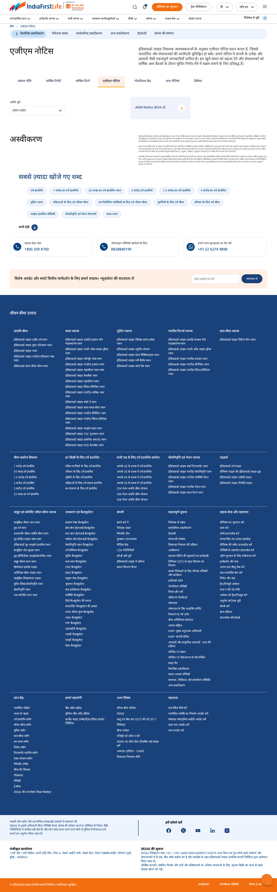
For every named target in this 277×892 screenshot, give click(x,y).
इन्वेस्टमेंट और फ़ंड (229, 562)
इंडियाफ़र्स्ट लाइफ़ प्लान (25, 351)
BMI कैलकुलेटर (73, 573)
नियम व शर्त (255, 885)
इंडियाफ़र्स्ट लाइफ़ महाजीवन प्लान (82, 381)
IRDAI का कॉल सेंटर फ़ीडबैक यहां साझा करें (138, 744)
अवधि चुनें (15, 102)
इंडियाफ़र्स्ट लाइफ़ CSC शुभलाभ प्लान (84, 434)
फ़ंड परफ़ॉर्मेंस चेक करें (231, 573)
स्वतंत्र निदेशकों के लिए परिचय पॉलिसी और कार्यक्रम (187, 573)
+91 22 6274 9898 (212, 249)
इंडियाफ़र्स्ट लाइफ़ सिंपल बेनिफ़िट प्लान (85, 387)
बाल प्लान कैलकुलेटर (75, 562)
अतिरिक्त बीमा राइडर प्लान (28, 573)
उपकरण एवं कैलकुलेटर (79, 513)
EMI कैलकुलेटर (73, 567)
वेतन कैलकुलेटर (73, 646)
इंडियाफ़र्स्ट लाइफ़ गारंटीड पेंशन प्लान (187, 487)
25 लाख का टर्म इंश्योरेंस (26, 494)
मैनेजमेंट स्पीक (21, 764)
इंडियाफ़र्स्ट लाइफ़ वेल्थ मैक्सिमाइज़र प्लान (138, 355)
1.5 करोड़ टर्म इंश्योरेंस (25, 477)
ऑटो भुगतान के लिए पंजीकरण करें (238, 556)
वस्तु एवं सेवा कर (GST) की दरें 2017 (136, 719)
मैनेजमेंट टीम (123, 534)
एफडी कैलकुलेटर (74, 640)
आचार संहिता (175, 626)
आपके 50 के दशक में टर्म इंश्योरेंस (134, 483)
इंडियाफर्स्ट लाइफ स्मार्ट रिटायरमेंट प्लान (188, 466)
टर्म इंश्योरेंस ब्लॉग (22, 719)
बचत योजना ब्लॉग (23, 759)
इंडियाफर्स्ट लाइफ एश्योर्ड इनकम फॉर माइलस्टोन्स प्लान (84, 342)
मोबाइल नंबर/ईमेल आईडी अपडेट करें (187, 719)
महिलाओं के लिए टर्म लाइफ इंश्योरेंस (83, 483)
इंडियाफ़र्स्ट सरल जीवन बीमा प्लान (31, 366)
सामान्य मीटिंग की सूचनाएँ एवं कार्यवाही (188, 556)
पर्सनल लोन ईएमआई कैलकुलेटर (81, 539)
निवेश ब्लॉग (20, 747)
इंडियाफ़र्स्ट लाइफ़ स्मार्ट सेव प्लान (133, 366)
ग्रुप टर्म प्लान (20, 528)
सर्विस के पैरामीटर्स (177, 598)
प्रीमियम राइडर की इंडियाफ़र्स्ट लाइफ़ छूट (240, 472)
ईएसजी (141, 34)
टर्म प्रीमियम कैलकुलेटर (76, 550)
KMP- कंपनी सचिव (178, 637)
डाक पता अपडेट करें (178, 725)
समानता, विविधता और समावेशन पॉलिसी (189, 680)
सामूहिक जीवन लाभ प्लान (27, 523)
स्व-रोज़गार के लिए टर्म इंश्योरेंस (81, 489)
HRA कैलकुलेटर (73, 618)
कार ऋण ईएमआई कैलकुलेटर (80, 534)
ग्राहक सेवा (170, 19)
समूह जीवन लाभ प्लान (25, 562)
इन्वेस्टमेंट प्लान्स (47, 19)
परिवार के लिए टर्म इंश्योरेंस (79, 472)
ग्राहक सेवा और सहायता (234, 513)
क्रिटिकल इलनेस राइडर (25, 567)
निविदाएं (121, 725)
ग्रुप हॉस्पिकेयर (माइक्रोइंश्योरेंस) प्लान (33, 556)
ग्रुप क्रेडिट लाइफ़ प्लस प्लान (27, 539)
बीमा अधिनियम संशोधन (180, 620)
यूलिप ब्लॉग (20, 731)
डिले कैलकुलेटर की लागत (78, 601)
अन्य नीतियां (172, 81)
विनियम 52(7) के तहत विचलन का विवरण (186, 564)
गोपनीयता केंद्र (142, 81)
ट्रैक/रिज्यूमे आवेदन (229, 584)
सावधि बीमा (21, 332)
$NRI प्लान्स (195, 19)
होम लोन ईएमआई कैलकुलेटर (80, 528)
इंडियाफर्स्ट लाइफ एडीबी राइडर (235, 477)
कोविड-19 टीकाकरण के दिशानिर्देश (186, 658)
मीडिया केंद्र (122, 545)
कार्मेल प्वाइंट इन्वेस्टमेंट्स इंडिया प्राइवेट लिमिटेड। (84, 722)
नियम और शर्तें (175, 592)
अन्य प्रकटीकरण (119, 34)
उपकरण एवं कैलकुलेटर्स (103, 19)
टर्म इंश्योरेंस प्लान (18, 19)
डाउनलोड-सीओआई (230, 618)
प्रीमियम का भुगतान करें (232, 523)
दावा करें (224, 528)
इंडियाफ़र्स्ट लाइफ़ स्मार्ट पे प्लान (81, 402)
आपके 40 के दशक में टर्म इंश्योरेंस (134, 477)
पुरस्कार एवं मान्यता (126, 539)
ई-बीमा (17, 787)
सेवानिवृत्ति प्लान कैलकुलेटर (79, 545)
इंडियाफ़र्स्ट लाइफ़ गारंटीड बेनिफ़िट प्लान (85, 413)
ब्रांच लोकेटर (226, 612)
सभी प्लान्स (73, 19)
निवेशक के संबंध (176, 523)
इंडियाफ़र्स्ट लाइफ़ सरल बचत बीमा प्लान (85, 408)
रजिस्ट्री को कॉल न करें (128, 736)
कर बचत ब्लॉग (21, 742)
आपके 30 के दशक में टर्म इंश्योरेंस (134, 472)
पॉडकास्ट (18, 776)
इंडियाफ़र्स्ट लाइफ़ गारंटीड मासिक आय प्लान (84, 395)
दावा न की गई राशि (230, 590)
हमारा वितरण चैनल (126, 567)
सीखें (130, 19)
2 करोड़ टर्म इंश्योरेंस (24, 483)
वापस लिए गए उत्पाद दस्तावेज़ (235, 539)
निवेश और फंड (227, 578)
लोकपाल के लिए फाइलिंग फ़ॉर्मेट (184, 609)
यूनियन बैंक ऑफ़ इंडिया (77, 714)
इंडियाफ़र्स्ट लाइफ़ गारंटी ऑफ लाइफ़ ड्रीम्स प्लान (189, 351)
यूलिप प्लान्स (124, 332)
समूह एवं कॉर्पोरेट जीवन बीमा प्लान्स (35, 513)
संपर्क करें (225, 606)
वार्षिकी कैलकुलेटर (74, 595)
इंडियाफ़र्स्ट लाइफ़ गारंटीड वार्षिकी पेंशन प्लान (188, 480)
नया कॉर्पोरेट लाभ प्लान (26, 595)
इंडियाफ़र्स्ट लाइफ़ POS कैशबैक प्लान (84, 445)
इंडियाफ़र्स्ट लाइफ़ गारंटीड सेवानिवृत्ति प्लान (190, 472)
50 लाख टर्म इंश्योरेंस (24, 472)
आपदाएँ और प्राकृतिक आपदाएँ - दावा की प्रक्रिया (189, 645)
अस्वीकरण (173, 550)
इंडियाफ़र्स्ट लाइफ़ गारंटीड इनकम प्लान (84, 365)
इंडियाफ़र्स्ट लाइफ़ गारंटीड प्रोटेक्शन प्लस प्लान (34, 359)
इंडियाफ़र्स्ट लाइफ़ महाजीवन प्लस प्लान (84, 370)
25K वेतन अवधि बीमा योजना (132, 489)
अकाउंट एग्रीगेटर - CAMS (130, 751)
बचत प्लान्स (72, 332)
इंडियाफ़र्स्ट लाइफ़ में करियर (131, 562)
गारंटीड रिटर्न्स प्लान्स (180, 332)
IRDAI (120, 714)
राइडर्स (224, 458)
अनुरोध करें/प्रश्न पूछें (230, 601)
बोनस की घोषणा (164, 34)
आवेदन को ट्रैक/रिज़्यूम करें (233, 595)
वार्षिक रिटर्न (83, 81)
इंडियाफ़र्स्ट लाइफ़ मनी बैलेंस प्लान (134, 361)
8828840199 (121, 249)
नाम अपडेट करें (176, 731)
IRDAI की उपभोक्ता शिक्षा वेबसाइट (32, 792)
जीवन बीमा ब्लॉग (22, 725)
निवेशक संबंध (60, 34)
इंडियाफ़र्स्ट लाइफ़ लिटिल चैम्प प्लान (238, 340)
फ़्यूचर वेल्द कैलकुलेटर (76, 578)
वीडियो (17, 781)
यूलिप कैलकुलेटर (73, 556)
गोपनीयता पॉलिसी (177, 587)
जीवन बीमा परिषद (126, 708)
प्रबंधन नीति (24, 81)
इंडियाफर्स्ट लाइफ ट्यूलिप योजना (133, 349)
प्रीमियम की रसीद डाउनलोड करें (236, 545)
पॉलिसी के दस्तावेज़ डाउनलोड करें (237, 550)
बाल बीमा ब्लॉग (21, 736)
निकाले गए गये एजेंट (178, 615)
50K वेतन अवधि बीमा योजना (132, 500)
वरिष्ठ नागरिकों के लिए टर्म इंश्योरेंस (83, 466)
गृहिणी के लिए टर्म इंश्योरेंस (78, 477)
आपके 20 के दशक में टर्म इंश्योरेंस (134, 466)
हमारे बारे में (122, 523)
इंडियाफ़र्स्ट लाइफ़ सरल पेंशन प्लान (185, 493)
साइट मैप (173, 663)
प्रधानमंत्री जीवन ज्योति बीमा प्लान (31, 534)
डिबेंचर (198, 81)
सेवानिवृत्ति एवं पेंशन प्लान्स (184, 458)
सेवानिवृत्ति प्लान (22, 590)
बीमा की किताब (22, 770)
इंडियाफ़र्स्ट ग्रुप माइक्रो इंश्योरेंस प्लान (32, 545)
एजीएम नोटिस (111, 81)
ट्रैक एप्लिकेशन (198, 7)
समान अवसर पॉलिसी (179, 674)
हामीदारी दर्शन (175, 581)
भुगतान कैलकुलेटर (74, 584)
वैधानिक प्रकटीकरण (32, 34)
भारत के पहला (21, 714)
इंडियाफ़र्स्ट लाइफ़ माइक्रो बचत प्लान (83, 429)
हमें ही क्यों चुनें (124, 556)
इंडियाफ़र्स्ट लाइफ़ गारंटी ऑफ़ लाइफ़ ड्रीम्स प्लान (86, 351)
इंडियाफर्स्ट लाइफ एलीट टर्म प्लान (30, 340)
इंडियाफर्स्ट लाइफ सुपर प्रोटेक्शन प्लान (33, 345)
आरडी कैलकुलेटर (74, 634)
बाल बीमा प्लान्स (229, 332)
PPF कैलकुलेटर (73, 623)
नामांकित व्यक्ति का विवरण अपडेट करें (188, 714)
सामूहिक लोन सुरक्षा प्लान (27, 550)
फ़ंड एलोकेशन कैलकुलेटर (78, 590)
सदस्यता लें (252, 278)
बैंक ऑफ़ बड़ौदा (73, 708)
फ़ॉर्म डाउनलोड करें (229, 534)
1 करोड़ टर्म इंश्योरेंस (24, 466)
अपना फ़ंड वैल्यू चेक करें (232, 567)
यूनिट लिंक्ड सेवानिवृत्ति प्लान (28, 584)
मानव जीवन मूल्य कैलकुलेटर (79, 612)
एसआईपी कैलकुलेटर (76, 629)
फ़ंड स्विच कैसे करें (177, 708)
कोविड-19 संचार (177, 652)
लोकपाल (172, 603)
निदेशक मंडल (123, 528)
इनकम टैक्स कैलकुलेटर (77, 523)
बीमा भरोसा (123, 731)
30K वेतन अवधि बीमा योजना (132, 494)
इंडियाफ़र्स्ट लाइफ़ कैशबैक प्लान (81, 376)
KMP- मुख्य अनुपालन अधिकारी (185, 631)
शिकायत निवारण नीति (128, 757)
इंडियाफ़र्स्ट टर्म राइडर (230, 466)
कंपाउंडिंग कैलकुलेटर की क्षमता (81, 606)
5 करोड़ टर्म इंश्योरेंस (24, 489)
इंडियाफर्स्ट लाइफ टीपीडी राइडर (236, 483)
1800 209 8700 (37, 249)
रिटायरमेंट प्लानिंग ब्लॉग (26, 753)
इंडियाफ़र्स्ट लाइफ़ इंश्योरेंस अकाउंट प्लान (85, 440)
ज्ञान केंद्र (19, 698)
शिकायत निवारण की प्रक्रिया (183, 545)
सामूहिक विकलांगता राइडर (27, 578)
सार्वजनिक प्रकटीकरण (89, 34)
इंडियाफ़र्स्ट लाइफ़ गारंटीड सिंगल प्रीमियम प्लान (85, 421)
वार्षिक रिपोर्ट (53, 81)
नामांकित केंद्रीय (22, 708)
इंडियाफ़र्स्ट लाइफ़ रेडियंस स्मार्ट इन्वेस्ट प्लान (136, 342)
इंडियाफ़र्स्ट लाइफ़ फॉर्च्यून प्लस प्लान (83, 359)
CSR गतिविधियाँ (125, 550)
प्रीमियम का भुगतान (167, 7)
